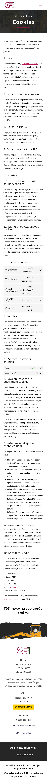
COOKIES (27, 732)
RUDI (26, 773)
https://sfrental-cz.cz (30, 63)
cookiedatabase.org (12, 599)
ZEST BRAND (29, 776)
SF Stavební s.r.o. (25, 754)
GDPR (18, 732)
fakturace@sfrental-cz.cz (23, 725)
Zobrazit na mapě (23, 707)
